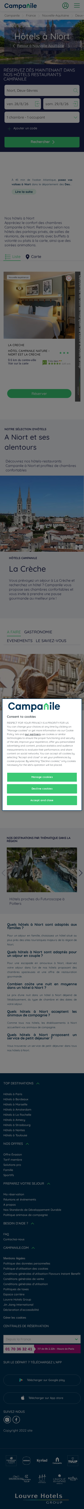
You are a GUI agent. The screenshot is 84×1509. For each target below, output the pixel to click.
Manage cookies (42, 777)
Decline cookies (42, 788)
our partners (33, 734)
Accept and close (41, 800)
